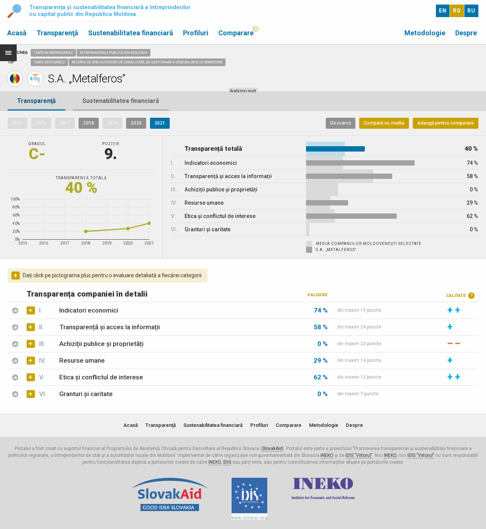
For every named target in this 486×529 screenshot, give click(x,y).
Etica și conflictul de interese (101, 377)
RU (471, 11)
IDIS (227, 462)
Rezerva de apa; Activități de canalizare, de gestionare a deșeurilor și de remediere (147, 62)
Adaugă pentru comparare (445, 123)
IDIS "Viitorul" (359, 455)
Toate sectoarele (49, 62)
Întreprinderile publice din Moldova (113, 53)
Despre (466, 33)
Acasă (17, 33)
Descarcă (340, 123)
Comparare (236, 33)
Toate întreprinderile (53, 53)
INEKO (326, 455)
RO (457, 11)
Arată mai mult (243, 91)
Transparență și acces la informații (109, 327)
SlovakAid (272, 448)
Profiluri (195, 33)
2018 (88, 123)
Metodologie (424, 33)
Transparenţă (57, 33)
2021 (160, 123)
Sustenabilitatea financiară (130, 33)
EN (443, 11)
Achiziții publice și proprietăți (101, 343)
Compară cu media (384, 123)
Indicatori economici (88, 310)
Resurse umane (82, 360)
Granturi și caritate (86, 394)
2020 (136, 123)
